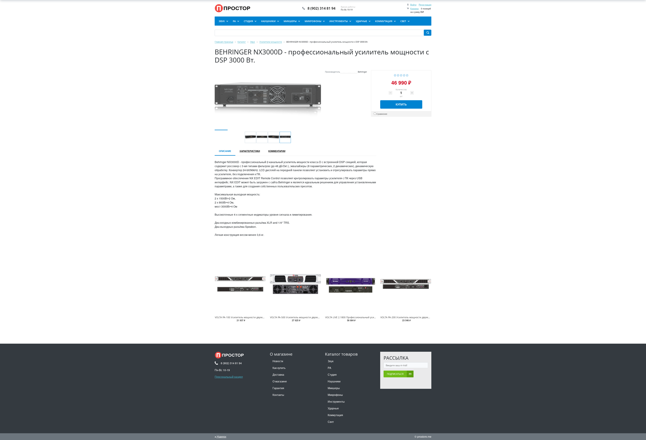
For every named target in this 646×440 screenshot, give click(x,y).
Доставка (278, 374)
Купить (401, 104)
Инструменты (336, 401)
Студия (332, 374)
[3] (401, 75)
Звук (330, 361)
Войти (413, 4)
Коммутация (335, 415)
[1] (395, 75)
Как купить (279, 368)
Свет (331, 422)
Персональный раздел (229, 377)
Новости (278, 361)
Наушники (334, 381)
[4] (404, 75)
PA (329, 368)
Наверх (221, 436)
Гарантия (278, 388)
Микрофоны (335, 395)
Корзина (414, 8)
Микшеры (334, 388)
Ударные (333, 408)
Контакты (278, 395)
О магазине (280, 381)
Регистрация (425, 4)
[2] (398, 75)
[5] (407, 75)
